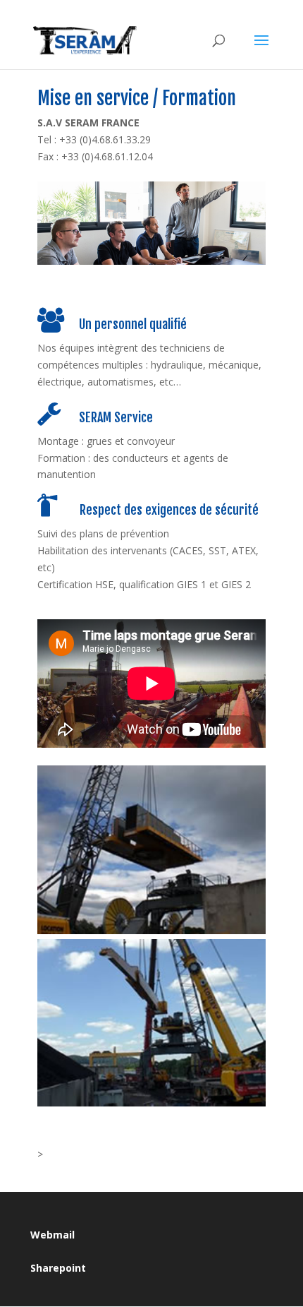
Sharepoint (58, 1268)
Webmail (52, 1234)
